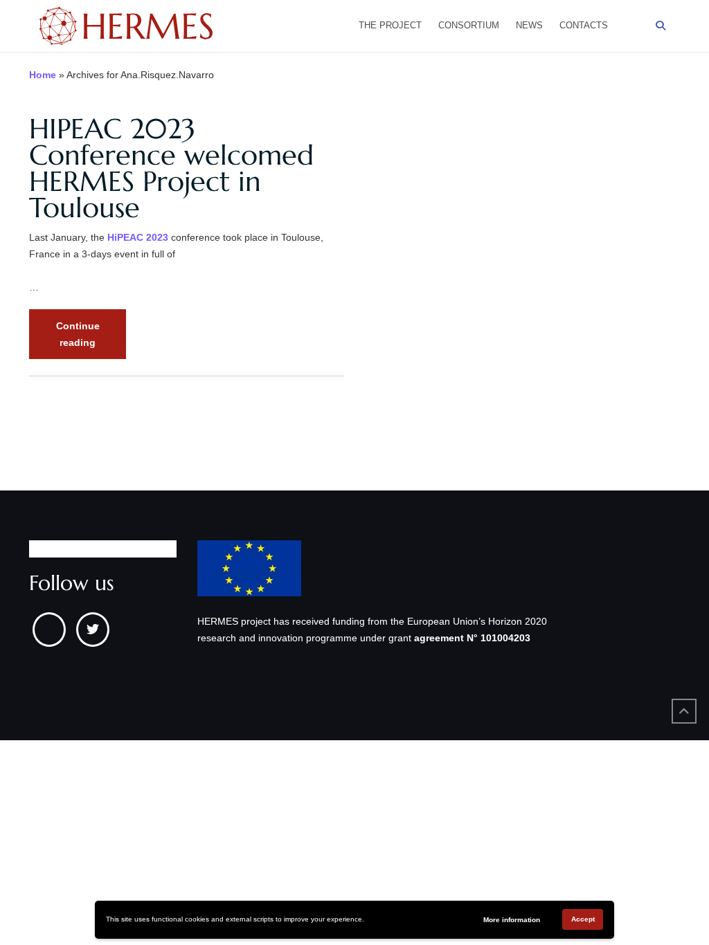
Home (42, 74)
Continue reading (91, 339)
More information (511, 920)
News (529, 25)
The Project (390, 25)
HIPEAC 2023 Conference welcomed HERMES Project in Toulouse (171, 168)
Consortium (468, 25)
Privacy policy (59, 548)
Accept (583, 919)
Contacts (583, 25)
